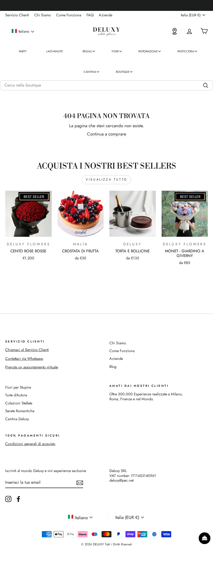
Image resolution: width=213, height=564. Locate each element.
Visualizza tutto (106, 179)
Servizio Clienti (17, 15)
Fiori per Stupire (18, 387)
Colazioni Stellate (18, 403)
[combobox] (106, 85)
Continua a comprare (106, 134)
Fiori (115, 51)
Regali (87, 51)
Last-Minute (54, 51)
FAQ (90, 15)
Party (22, 51)
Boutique (122, 72)
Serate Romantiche (19, 410)
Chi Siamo (42, 15)
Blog (112, 366)
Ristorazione (148, 51)
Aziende (105, 15)
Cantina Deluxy (17, 419)
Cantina (90, 72)
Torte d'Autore (16, 395)
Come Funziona (68, 15)
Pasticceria (185, 51)
